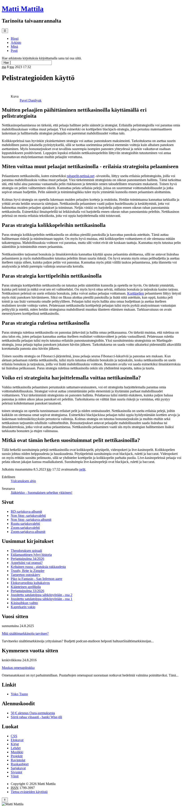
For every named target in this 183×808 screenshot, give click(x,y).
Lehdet (16, 748)
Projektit (17, 756)
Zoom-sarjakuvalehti (25, 528)
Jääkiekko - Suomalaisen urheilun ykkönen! (41, 492)
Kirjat (15, 744)
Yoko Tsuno (19, 694)
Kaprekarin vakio (23, 607)
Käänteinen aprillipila (26, 587)
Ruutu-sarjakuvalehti (25, 523)
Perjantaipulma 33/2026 (27, 591)
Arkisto (16, 42)
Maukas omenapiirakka (18, 668)
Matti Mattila (23, 9)
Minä (14, 46)
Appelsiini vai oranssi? (27, 563)
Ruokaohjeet (20, 764)
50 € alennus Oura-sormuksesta (33, 713)
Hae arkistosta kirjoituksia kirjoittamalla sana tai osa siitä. (42, 58)
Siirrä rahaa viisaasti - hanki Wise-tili (36, 717)
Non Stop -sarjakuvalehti (28, 515)
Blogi (15, 38)
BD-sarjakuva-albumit (26, 511)
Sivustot (16, 772)
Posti (14, 50)
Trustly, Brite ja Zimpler (27, 571)
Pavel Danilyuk (31, 100)
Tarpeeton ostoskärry (25, 575)
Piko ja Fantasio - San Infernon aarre (36, 579)
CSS (14, 736)
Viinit (15, 776)
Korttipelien (135, 293)
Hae (6, 62)
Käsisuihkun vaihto (24, 603)
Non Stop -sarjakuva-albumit (31, 519)
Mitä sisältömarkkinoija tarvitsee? (25, 633)
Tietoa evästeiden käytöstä (29, 792)
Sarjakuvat (18, 768)
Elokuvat (17, 740)
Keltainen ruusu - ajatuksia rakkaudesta (38, 567)
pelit (82, 469)
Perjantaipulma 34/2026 (27, 559)
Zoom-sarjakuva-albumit (28, 532)
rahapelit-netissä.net (80, 176)
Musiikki (17, 752)
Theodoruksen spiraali (26, 551)
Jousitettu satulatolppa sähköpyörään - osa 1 (41, 599)
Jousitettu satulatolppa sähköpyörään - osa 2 (41, 595)
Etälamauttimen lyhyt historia (31, 555)
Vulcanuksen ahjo (23, 481)
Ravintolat (18, 760)
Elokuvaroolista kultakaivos (30, 583)
